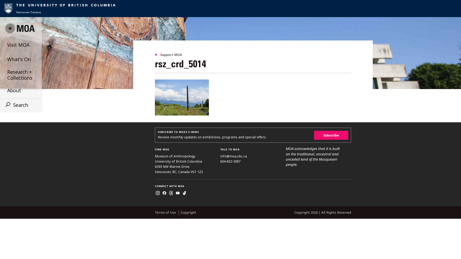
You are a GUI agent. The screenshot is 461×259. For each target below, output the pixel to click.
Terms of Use (165, 212)
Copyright (188, 212)
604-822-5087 (230, 161)
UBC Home (230, 8)
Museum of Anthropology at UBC (20, 28)
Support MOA (171, 55)
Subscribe (331, 135)
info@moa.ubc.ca (233, 156)
